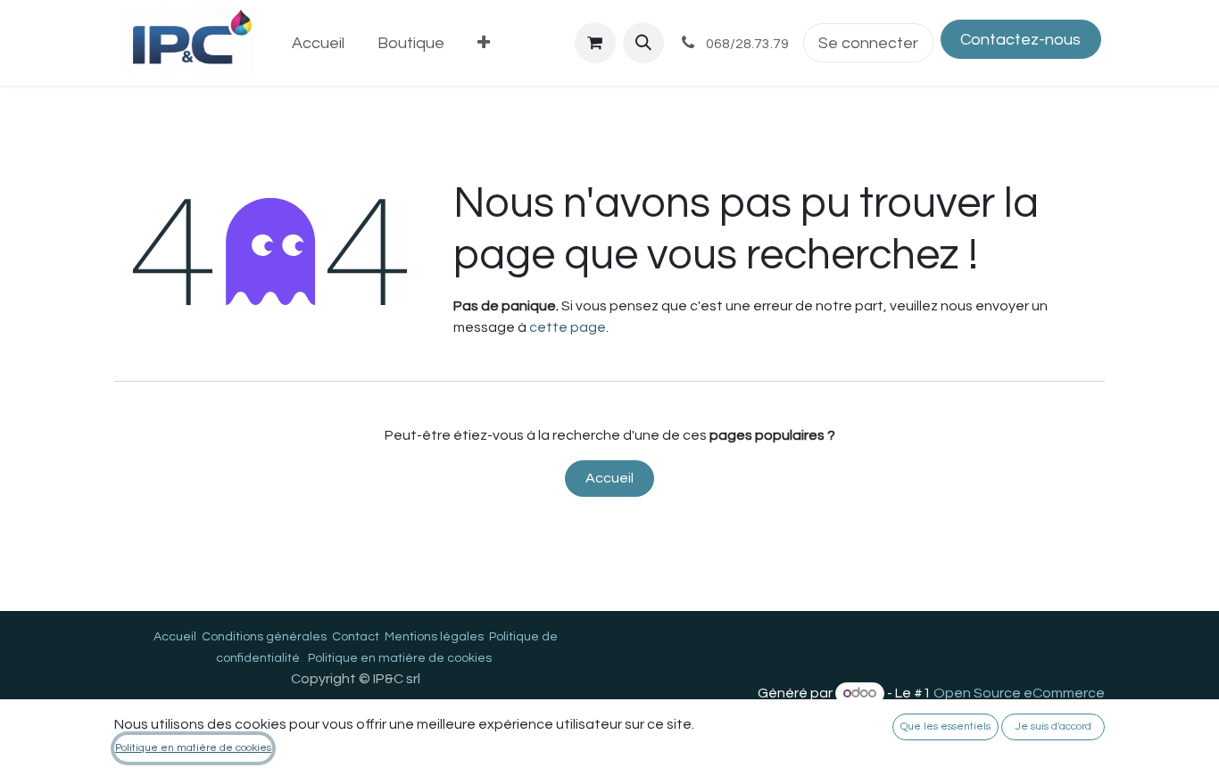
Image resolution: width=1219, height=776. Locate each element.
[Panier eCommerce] (595, 42)
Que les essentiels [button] (945, 726)
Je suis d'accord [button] (1053, 726)
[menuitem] (318, 43)
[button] (643, 42)
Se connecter (868, 43)
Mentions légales (434, 637)
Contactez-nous (1020, 39)
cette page (567, 327)
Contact (355, 637)
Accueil (609, 478)
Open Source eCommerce (1019, 693)
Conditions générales (264, 637)
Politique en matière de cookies (400, 658)
